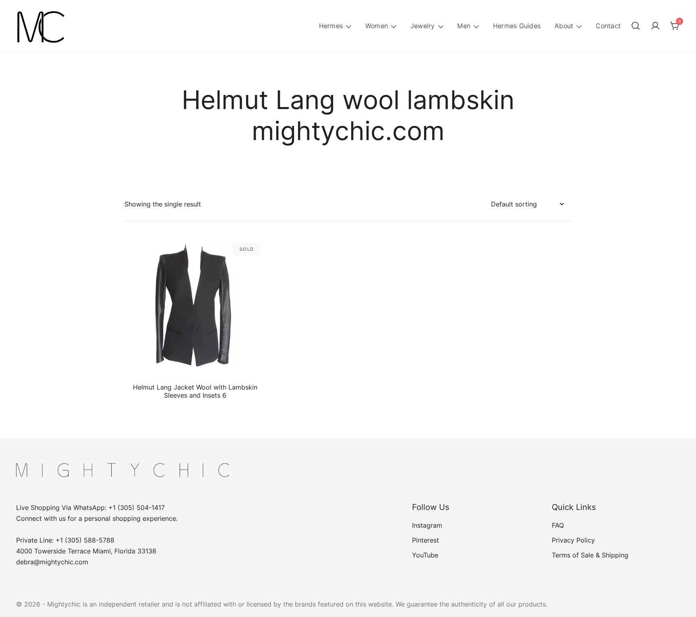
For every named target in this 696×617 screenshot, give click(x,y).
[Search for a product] (635, 26)
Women (376, 26)
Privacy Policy (573, 540)
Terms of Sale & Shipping (590, 555)
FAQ (558, 525)
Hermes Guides (517, 26)
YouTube (425, 555)
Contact (608, 26)
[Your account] (655, 26)
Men (463, 26)
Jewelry (422, 26)
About (564, 26)
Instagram (427, 525)
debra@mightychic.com (52, 562)
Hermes (331, 26)
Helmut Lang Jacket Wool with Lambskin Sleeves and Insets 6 (195, 391)
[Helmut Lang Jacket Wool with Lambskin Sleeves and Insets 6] (194, 308)
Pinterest (425, 540)
